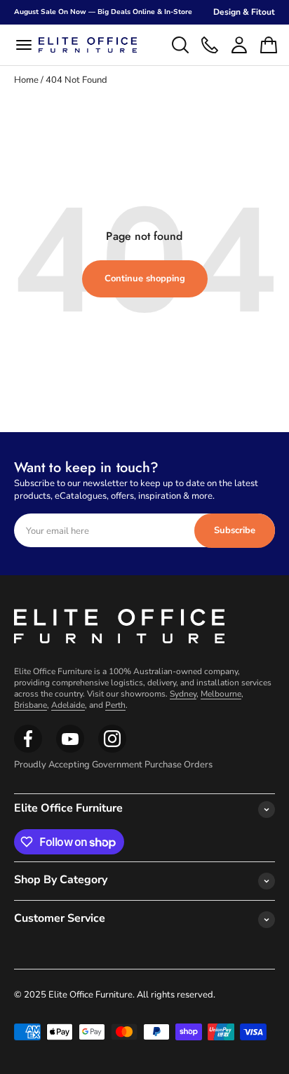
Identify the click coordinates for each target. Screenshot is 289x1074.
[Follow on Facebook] (28, 750)
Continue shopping (145, 278)
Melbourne (221, 693)
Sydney (183, 693)
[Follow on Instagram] (70, 750)
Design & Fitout (244, 12)
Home (26, 80)
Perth (115, 705)
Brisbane (30, 705)
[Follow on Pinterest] (112, 750)
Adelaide (68, 705)
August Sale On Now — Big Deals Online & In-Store (103, 12)
